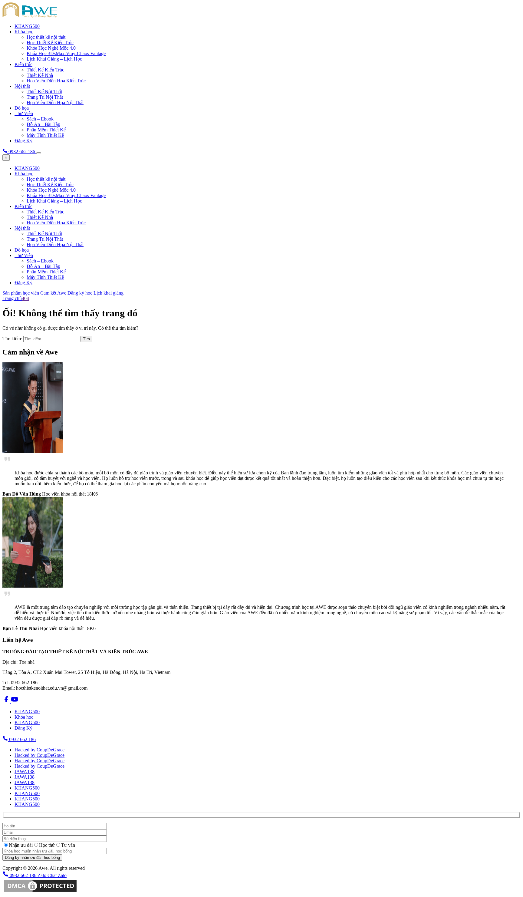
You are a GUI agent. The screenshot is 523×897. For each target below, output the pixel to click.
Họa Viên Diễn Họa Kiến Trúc (56, 80)
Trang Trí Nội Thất (45, 97)
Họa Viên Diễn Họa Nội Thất (55, 102)
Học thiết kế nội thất (46, 37)
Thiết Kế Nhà (40, 75)
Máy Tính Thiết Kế (45, 135)
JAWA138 (25, 771)
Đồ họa (22, 107)
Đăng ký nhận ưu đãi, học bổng (32, 857)
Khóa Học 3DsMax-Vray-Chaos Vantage (66, 53)
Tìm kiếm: (12, 338)
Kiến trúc (23, 64)
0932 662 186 (22, 739)
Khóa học (24, 31)
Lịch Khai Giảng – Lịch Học (54, 58)
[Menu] (38, 153)
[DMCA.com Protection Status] (40, 891)
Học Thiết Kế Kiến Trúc (50, 42)
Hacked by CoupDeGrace (39, 749)
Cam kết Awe (53, 292)
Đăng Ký (23, 140)
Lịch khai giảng (108, 292)
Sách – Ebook (40, 118)
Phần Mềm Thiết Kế (46, 129)
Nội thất (22, 86)
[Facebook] (6, 701)
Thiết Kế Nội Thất (44, 91)
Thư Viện (24, 113)
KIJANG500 (27, 26)
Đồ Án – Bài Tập (43, 124)
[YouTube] (14, 701)
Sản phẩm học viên (20, 292)
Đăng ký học (79, 292)
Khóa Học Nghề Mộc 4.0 (51, 48)
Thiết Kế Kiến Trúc (45, 69)
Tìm (86, 339)
